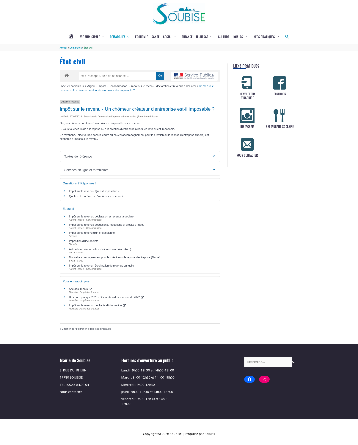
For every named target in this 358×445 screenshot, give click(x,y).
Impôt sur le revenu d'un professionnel (92, 232)
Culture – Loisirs (230, 37)
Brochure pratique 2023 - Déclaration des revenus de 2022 (105, 297)
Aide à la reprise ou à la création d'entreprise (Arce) (100, 249)
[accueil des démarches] (66, 75)
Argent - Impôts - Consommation (107, 86)
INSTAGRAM (247, 126)
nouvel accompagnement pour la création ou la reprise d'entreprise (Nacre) (159, 134)
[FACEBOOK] (279, 83)
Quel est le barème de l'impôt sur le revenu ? (96, 196)
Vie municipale (90, 37)
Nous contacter (71, 392)
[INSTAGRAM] (247, 115)
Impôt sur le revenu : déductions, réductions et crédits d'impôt (106, 224)
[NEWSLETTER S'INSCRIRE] (247, 83)
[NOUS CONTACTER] (247, 144)
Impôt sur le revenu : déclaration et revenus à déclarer (164, 86)
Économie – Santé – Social (153, 37)
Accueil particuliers (73, 86)
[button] (287, 36)
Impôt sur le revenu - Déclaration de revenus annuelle (101, 265)
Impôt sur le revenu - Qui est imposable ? (94, 191)
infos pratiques (264, 37)
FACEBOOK (280, 94)
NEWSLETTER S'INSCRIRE (247, 96)
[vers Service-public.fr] (194, 76)
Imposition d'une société (83, 240)
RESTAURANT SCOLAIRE (280, 126)
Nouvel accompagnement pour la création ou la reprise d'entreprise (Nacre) (114, 257)
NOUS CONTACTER (247, 155)
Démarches (117, 37)
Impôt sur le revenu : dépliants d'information (96, 305)
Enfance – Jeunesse (195, 37)
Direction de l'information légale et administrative (86, 329)
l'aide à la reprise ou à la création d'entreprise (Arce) (111, 128)
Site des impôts (79, 288)
